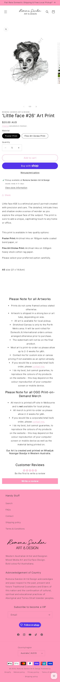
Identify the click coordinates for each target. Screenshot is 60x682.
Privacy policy (33, 672)
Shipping (5, 126)
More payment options (30, 172)
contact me (38, 366)
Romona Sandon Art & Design (28, 669)
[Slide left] (24, 106)
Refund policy (19, 672)
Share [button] (8, 195)
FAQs (8, 509)
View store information (16, 187)
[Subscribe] (49, 615)
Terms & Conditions (15, 528)
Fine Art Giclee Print (35, 136)
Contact (9, 516)
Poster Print (11, 136)
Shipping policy (13, 522)
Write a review (30, 481)
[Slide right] (36, 106)
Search (9, 503)
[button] (6, 12)
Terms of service (48, 672)
